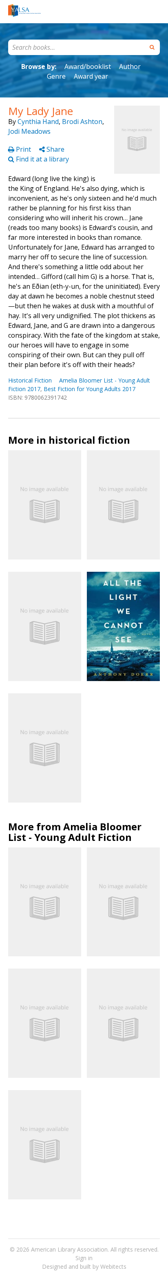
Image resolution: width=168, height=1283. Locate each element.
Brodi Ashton (82, 121)
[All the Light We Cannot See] (123, 626)
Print (23, 149)
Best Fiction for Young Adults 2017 (89, 389)
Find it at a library (41, 159)
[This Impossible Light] (44, 902)
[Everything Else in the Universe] (44, 626)
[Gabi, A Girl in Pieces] (123, 902)
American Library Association (69, 1249)
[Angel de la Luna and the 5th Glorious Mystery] (44, 505)
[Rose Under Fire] (123, 505)
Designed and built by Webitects (84, 1266)
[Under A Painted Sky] (123, 1023)
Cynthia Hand (38, 121)
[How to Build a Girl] (44, 1144)
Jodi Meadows (29, 131)
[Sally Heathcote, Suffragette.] (44, 748)
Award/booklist (87, 66)
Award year (91, 76)
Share (54, 149)
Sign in (84, 1258)
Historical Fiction (30, 380)
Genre (56, 76)
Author (130, 66)
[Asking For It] (44, 1023)
